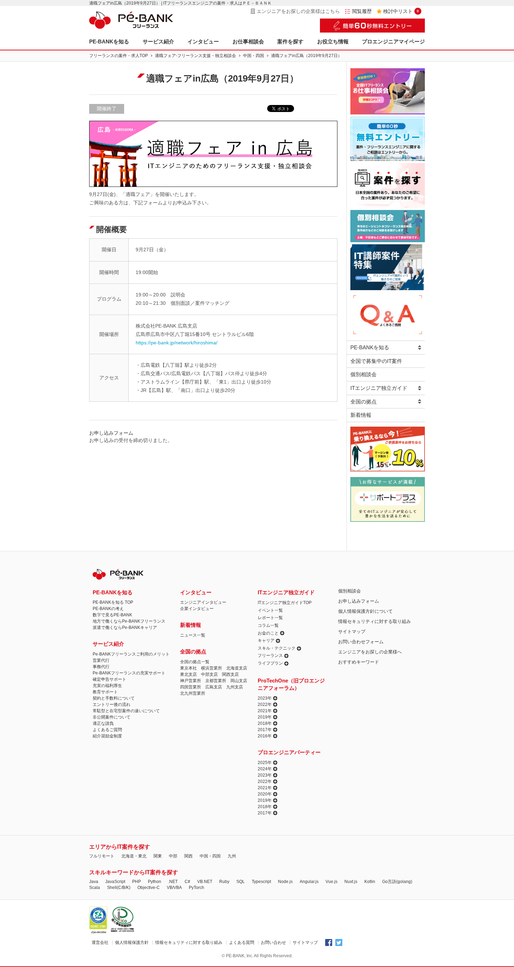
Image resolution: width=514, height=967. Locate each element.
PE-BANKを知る (109, 41)
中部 (173, 856)
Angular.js (309, 881)
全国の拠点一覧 (194, 661)
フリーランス (270, 655)
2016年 (265, 736)
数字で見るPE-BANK (112, 614)
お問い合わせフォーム (361, 641)
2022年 (265, 704)
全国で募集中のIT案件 (376, 361)
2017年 (265, 730)
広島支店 (213, 687)
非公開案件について (111, 717)
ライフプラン (270, 663)
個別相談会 (363, 374)
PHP (136, 881)
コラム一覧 (268, 625)
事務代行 (101, 666)
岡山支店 (238, 680)
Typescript (261, 881)
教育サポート (105, 691)
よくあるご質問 (107, 729)
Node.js (285, 881)
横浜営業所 (211, 668)
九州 (232, 856)
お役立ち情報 (333, 41)
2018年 (265, 723)
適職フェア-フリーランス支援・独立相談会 (195, 56)
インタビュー (203, 41)
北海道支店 (236, 668)
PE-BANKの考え (108, 608)
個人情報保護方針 (132, 942)
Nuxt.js (350, 881)
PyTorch (196, 887)
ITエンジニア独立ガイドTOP (285, 602)
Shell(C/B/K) (118, 887)
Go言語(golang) (397, 881)
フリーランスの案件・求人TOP (118, 56)
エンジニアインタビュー (203, 602)
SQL (240, 881)
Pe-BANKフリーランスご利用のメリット (131, 654)
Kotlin (369, 881)
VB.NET (204, 881)
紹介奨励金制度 (107, 736)
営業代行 (101, 660)
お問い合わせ (273, 942)
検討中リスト (401, 11)
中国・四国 (253, 56)
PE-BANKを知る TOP (113, 602)
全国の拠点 (363, 402)
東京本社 (188, 668)
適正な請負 (103, 723)
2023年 (265, 698)
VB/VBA (174, 887)
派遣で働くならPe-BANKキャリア (125, 627)
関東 (158, 856)
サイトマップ (351, 631)
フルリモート (101, 856)
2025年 (265, 763)
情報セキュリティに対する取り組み (374, 621)
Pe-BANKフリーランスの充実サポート (129, 673)
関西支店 (230, 674)
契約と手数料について (114, 698)
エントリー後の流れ (111, 704)
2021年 (265, 711)
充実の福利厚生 (107, 685)
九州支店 (234, 687)
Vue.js (331, 881)
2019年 (265, 717)
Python (154, 881)
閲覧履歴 (362, 11)
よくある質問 (241, 942)
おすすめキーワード (358, 662)
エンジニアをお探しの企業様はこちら (298, 11)
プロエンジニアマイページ (393, 41)
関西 (188, 856)
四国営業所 (190, 687)
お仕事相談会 (248, 41)
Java (93, 881)
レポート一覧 (270, 617)
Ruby (224, 881)
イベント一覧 (270, 610)
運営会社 (100, 942)
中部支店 (209, 674)
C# (187, 881)
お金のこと (268, 633)
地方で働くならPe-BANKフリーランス (129, 621)
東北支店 (188, 674)
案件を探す (290, 41)
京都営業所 (215, 680)
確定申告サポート (109, 679)
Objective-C (148, 887)
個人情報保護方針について (365, 611)
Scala (94, 887)
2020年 (265, 794)
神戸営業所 (190, 680)
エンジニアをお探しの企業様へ (370, 651)
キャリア (266, 640)
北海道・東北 (134, 856)
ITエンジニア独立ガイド (378, 388)
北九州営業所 (192, 693)
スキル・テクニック (276, 648)
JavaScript (115, 881)
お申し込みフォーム (358, 601)
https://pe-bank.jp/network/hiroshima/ (176, 342)
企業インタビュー (197, 608)
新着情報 (360, 415)
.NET (173, 881)
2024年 (265, 769)
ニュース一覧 (192, 635)
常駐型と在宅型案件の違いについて (126, 710)
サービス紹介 (158, 41)
